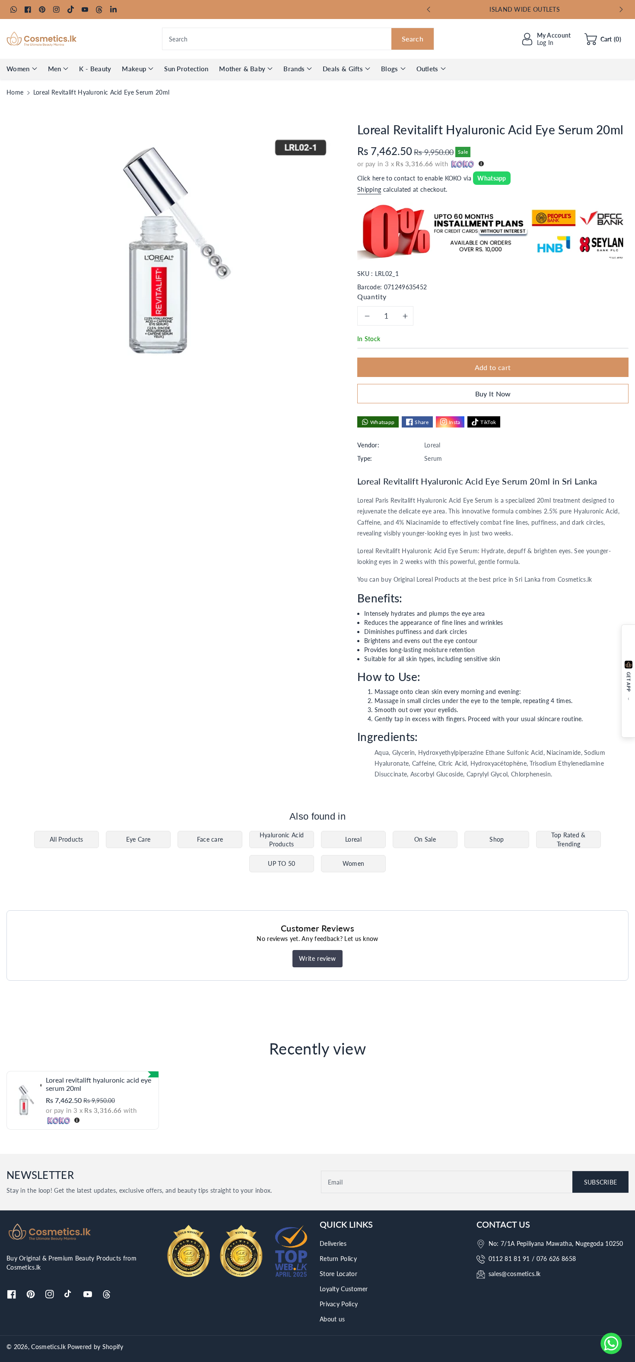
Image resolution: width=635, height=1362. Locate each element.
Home (14, 92)
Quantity (372, 296)
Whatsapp (491, 178)
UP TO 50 (281, 863)
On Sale (425, 839)
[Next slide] (621, 9)
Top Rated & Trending (568, 839)
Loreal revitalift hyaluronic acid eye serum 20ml (98, 1084)
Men (54, 69)
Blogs (389, 69)
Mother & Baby (242, 69)
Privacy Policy (339, 1304)
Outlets (427, 69)
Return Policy (338, 1258)
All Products (66, 839)
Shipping (369, 189)
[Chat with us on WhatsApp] (611, 1343)
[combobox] (298, 39)
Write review (317, 958)
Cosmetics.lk (48, 1346)
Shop (496, 839)
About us (332, 1319)
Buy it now (493, 394)
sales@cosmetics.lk (514, 1273)
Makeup (134, 69)
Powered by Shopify (95, 1346)
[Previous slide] (428, 9)
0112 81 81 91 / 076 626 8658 (532, 1258)
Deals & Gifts (343, 69)
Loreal (353, 839)
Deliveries (333, 1243)
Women (18, 69)
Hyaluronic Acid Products (282, 839)
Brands (294, 69)
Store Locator (338, 1273)
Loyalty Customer (344, 1288)
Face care (210, 839)
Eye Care (138, 839)
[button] (602, 38)
